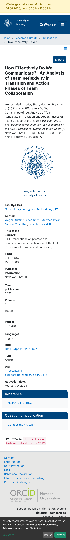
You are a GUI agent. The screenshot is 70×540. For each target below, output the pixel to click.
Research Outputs (26, 38)
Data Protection (14, 466)
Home (6, 38)
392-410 (10, 326)
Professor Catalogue (17, 482)
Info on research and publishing (24, 478)
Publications (49, 38)
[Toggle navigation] (62, 24)
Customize (8, 534)
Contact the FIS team (21, 424)
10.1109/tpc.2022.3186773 (22, 349)
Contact (9, 457)
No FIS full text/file (20, 403)
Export (59, 59)
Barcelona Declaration (18, 474)
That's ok (60, 534)
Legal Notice (12, 461)
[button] (46, 25)
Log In (52, 24)
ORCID (8, 470)
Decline (48, 534)
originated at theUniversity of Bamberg (35, 193)
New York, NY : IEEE (18, 277)
